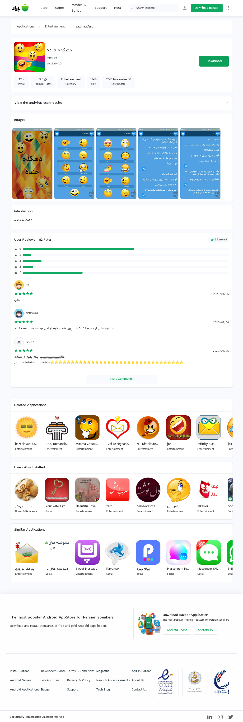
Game (59, 8)
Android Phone (177, 630)
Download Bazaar (207, 8)
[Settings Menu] (228, 8)
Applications (25, 26)
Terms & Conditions (80, 671)
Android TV (205, 630)
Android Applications (24, 689)
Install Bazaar (19, 671)
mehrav (52, 58)
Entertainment (55, 26)
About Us (138, 680)
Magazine (102, 671)
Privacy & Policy (79, 680)
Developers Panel (53, 671)
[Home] (20, 8)
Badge (45, 689)
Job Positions (50, 680)
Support (101, 8)
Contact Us (139, 689)
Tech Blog (103, 689)
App (44, 8)
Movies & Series (79, 8)
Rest (117, 8)
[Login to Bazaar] (184, 8)
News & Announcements (113, 680)
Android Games (20, 680)
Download (214, 61)
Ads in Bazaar (141, 671)
